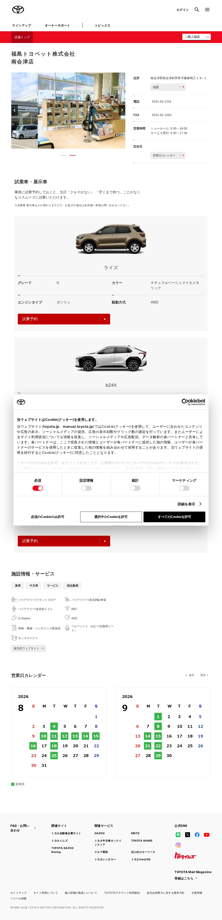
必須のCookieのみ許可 (47, 517)
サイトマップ (18, 892)
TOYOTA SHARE (142, 840)
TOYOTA (18, 9)
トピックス (103, 25)
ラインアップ (21, 25)
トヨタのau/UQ (140, 859)
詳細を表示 (186, 504)
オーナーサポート (57, 25)
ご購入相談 (192, 36)
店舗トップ (22, 37)
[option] (68, 111)
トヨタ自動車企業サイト (66, 833)
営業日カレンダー (164, 155)
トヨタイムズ (59, 840)
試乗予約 (30, 319)
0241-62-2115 (161, 101)
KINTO (135, 833)
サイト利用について (46, 892)
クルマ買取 (101, 852)
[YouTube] (206, 834)
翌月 (203, 675)
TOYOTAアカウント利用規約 (122, 892)
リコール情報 (18, 898)
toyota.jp (51, 426)
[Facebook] (197, 834)
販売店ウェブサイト (26, 648)
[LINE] (178, 834)
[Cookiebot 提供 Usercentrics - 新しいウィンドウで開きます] (186, 402)
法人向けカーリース (143, 852)
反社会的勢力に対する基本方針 (166, 892)
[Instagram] (178, 845)
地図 (156, 87)
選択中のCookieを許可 (111, 517)
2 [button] (70, 156)
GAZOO (99, 833)
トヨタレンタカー (105, 859)
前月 (191, 675)
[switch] (86, 488)
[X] (187, 834)
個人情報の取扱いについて (81, 892)
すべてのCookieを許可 (174, 517)
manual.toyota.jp (78, 426)
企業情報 (197, 892)
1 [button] (62, 156)
